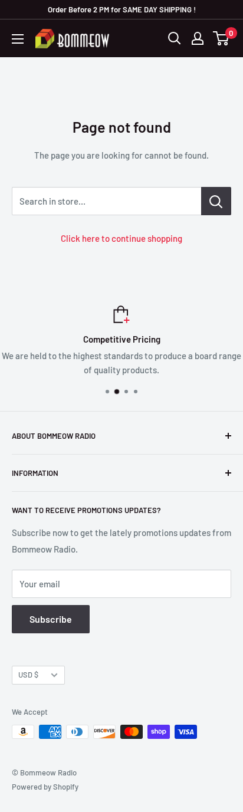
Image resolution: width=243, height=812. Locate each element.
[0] (221, 38)
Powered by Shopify (45, 786)
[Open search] (174, 38)
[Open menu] (18, 39)
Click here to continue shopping (121, 238)
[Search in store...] (216, 201)
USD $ (28, 674)
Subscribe (50, 618)
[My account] (197, 38)
